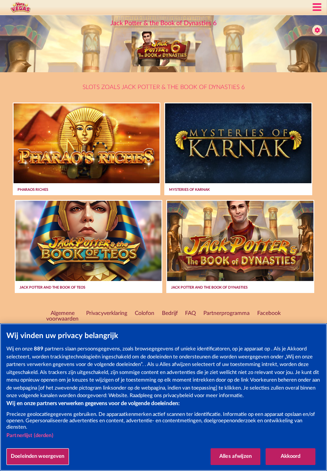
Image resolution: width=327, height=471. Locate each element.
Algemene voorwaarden (62, 316)
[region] (163, 397)
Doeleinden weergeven (38, 456)
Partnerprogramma (226, 313)
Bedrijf (170, 313)
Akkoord (291, 456)
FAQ (190, 313)
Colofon (144, 313)
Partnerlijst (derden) (29, 435)
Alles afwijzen (235, 456)
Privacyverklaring (106, 313)
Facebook (269, 313)
